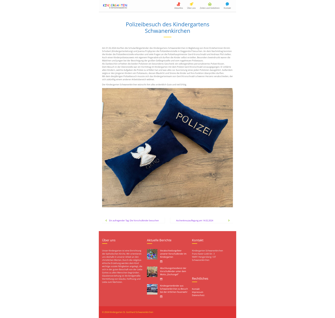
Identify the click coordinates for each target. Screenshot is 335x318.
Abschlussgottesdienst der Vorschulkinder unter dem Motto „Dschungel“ (173, 271)
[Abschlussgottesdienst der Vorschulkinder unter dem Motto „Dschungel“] (152, 272)
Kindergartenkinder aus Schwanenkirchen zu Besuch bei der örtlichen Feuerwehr (174, 288)
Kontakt (227, 8)
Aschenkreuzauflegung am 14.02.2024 (194, 220)
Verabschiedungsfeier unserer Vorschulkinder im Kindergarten (173, 253)
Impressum (197, 292)
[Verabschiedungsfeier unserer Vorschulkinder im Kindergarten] (152, 254)
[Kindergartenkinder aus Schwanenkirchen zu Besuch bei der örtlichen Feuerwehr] (152, 289)
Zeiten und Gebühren (210, 8)
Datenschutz (198, 295)
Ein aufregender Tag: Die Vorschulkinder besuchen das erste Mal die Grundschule (134, 222)
